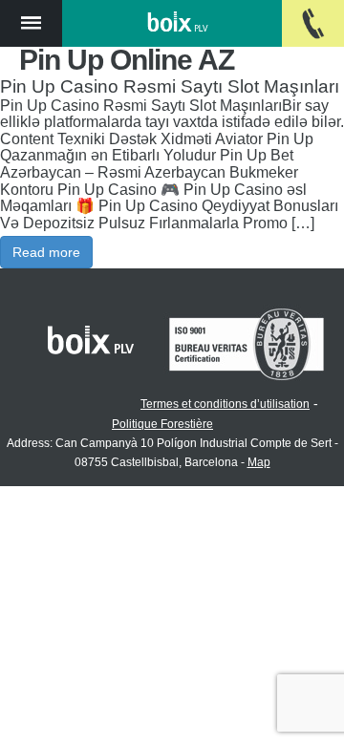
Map (258, 462)
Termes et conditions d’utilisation (225, 404)
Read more (46, 252)
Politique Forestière (162, 424)
